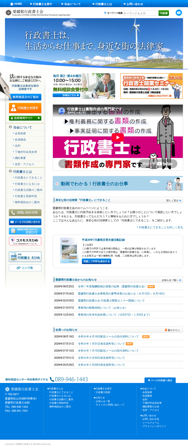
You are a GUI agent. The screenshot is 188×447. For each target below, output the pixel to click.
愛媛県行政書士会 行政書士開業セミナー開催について (111, 300)
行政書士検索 (103, 392)
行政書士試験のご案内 (28, 190)
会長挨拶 (20, 133)
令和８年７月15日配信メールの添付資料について (110, 350)
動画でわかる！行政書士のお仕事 (94, 183)
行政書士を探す (42, 4)
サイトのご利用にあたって (110, 404)
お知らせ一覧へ (170, 279)
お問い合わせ (135, 4)
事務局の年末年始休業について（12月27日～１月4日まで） (114, 314)
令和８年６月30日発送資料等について (101, 357)
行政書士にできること (28, 177)
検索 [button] (165, 13)
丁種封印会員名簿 (26, 152)
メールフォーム (150, 422)
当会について (72, 4)
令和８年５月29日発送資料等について (101, 364)
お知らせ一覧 (103, 401)
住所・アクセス (24, 164)
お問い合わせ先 (150, 419)
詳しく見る (172, 200)
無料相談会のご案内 (27, 202)
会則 (17, 145)
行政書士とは (103, 4)
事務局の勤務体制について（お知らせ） (103, 307)
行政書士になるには (27, 184)
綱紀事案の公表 (150, 406)
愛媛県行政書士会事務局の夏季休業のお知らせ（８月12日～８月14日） (122, 293)
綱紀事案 (20, 158)
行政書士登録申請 (26, 196)
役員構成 (20, 139)
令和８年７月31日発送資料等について (105, 343)
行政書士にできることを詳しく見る (161, 227)
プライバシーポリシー (154, 426)
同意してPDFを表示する (97, 261)
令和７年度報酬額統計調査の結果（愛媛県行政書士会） (116, 286)
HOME (18, 4)
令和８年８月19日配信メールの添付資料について (113, 336)
